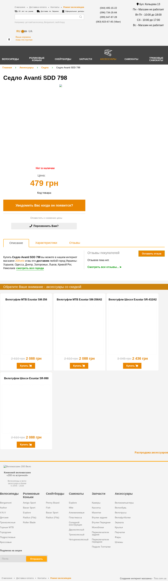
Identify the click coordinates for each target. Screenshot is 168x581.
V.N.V (3, 512)
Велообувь (120, 507)
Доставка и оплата (38, 7)
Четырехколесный (78, 539)
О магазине (20, 7)
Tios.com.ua (160, 578)
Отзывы (74, 242)
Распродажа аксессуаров (151, 452)
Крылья (119, 527)
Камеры (96, 502)
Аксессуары (27, 67)
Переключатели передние (100, 540)
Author (3, 507)
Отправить (36, 559)
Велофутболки (123, 517)
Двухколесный (76, 529)
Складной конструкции (75, 523)
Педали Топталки (101, 546)
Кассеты (96, 507)
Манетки (96, 512)
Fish (48, 507)
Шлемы (119, 542)
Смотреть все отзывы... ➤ (104, 267)
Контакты (55, 7)
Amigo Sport (29, 502)
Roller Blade (29, 522)
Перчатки (120, 532)
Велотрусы (120, 512)
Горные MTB (7, 527)
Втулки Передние (101, 522)
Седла (45, 67)
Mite (71, 507)
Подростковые (7, 537)
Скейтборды (55, 493)
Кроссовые (6, 542)
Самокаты (76, 493)
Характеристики (46, 242)
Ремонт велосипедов (73, 7)
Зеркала (119, 522)
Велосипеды (9, 493)
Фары (118, 537)
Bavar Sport (29, 507)
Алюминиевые (76, 512)
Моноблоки (98, 527)
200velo (20, 260)
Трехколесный (76, 534)
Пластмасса (75, 517)
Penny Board (52, 502)
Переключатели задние (100, 533)
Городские (5, 532)
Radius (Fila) (29, 517)
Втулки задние (99, 517)
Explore (27, 512)
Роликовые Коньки (31, 495)
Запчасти (98, 493)
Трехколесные (7, 522)
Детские (4, 517)
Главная (7, 67)
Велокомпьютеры (124, 502)
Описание (16, 243)
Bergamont (5, 502)
